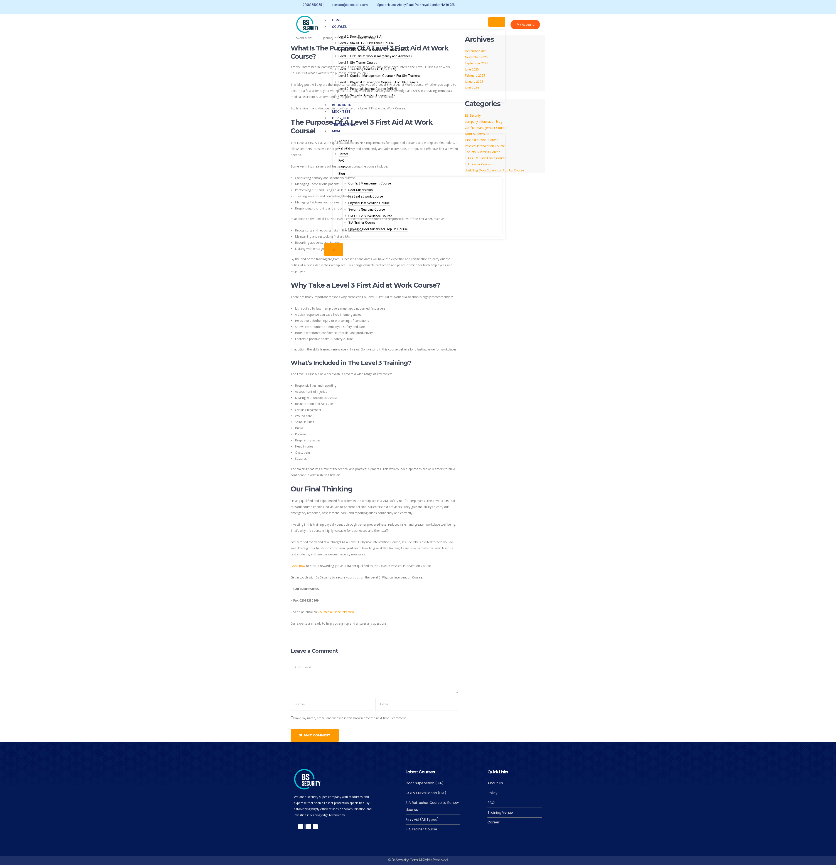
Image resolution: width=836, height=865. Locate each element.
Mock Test (341, 112)
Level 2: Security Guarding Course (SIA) (367, 95)
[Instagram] (537, 5)
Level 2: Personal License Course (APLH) (368, 89)
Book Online (342, 105)
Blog (342, 174)
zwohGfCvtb (304, 38)
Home (336, 20)
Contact (345, 147)
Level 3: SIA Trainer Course (358, 63)
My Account (525, 24)
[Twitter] (508, 5)
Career (343, 154)
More (336, 131)
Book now (298, 566)
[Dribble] (528, 5)
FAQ (341, 161)
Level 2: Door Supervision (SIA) (361, 37)
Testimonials (344, 125)
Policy (343, 167)
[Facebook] (498, 5)
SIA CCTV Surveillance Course (370, 216)
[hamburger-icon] (496, 22)
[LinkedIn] (518, 5)
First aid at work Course (365, 196)
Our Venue (341, 118)
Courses (339, 27)
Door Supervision (360, 190)
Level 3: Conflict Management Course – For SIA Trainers (379, 76)
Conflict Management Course (369, 183)
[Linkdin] (308, 826)
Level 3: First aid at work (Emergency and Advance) (375, 56)
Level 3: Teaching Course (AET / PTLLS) (367, 69)
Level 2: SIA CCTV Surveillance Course (366, 43)
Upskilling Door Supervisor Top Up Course (378, 229)
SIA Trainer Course (362, 223)
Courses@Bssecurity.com (336, 612)
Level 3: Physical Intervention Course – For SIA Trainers (378, 82)
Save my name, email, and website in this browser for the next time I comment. (350, 718)
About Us (345, 141)
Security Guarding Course (366, 209)
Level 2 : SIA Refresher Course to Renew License (374, 50)
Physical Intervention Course (369, 203)
